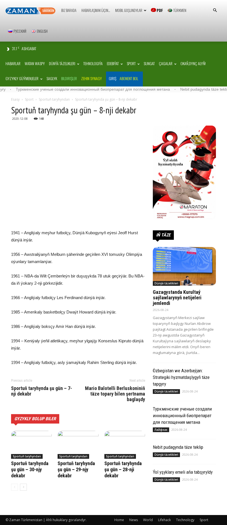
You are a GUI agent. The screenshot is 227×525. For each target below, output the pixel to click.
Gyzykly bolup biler (35, 418)
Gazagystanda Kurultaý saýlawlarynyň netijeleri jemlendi (177, 297)
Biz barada (68, 10)
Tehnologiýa (93, 63)
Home (119, 520)
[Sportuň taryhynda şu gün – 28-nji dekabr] (124, 445)
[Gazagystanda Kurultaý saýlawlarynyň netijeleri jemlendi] (184, 266)
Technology (185, 520)
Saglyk (52, 78)
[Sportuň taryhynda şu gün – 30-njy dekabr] (31, 445)
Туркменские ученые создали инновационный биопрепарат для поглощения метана (81, 89)
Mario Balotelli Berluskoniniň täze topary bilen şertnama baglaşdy (115, 394)
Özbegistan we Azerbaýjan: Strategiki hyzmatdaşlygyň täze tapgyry (181, 377)
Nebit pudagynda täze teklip (192, 89)
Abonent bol (129, 78)
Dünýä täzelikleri (62, 63)
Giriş (112, 78)
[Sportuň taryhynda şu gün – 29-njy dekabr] (78, 445)
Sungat (149, 63)
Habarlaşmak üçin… (95, 10)
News (133, 520)
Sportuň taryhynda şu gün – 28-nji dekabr (123, 469)
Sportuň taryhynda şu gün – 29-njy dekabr (76, 469)
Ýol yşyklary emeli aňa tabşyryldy (183, 472)
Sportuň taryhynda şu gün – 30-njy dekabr (29, 469)
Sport (131, 63)
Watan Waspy (35, 63)
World (148, 520)
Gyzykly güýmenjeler (22, 78)
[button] (214, 10)
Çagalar (165, 63)
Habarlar (13, 63)
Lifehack (164, 520)
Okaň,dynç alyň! (193, 63)
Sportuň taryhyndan (54, 99)
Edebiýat (113, 63)
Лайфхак (160, 430)
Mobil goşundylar (128, 10)
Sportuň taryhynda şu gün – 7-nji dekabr (41, 391)
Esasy (15, 99)
